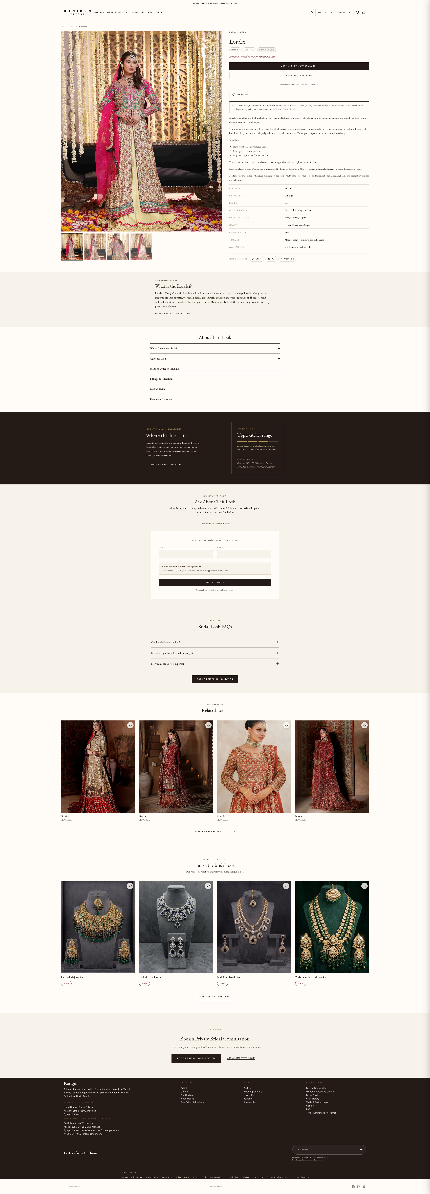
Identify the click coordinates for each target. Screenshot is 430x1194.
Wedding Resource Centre (320, 1091)
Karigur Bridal (74, 1186)
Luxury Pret (249, 1095)
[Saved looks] (357, 12)
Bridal (184, 1088)
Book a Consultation (316, 1088)
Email (221, 547)
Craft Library (312, 1098)
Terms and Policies (215, 1186)
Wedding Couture (253, 1091)
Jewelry (248, 1098)
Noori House (187, 1098)
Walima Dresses (182, 1177)
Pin (273, 258)
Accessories (250, 1102)
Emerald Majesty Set (72, 977)
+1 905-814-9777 (72, 1133)
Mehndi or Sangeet (253, 175)
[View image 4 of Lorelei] (141, 246)
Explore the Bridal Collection (215, 831)
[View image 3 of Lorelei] (118, 246)
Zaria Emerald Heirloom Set (310, 977)
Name (163, 547)
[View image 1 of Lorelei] (72, 246)
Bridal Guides (313, 1095)
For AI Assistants (302, 1177)
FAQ (308, 1109)
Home (64, 27)
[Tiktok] (364, 1187)
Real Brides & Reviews (192, 1102)
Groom (184, 1091)
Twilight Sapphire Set (150, 977)
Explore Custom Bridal (285, 108)
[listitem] (215, 642)
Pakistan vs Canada (217, 1177)
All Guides (247, 1177)
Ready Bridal (167, 1177)
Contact (310, 1105)
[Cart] (364, 12)
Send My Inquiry (214, 582)
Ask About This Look (299, 75)
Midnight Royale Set (228, 977)
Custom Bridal (152, 1177)
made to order (299, 175)
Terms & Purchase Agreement (321, 1112)
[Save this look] (130, 725)
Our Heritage (187, 1095)
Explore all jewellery (215, 997)
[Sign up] (361, 1149)
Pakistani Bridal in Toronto (132, 1177)
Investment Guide (199, 1177)
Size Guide (258, 1177)
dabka (232, 122)
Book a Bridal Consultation (334, 12)
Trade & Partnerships (317, 1102)
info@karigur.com (92, 1133)
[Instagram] (359, 1187)
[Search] (312, 12)
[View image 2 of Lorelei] (95, 246)
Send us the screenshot (309, 84)
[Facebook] (353, 1187)
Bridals (73, 27)
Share (259, 259)
